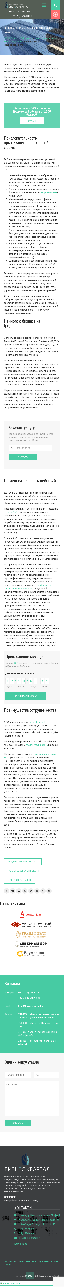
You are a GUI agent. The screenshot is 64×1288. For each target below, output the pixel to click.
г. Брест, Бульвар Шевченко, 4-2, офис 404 (39, 1220)
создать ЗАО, (11, 512)
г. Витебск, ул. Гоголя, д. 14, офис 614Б (37, 1224)
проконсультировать (37, 744)
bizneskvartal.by (38, 722)
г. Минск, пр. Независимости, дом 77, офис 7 (39, 1215)
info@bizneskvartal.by (29, 1238)
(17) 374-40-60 (26, 1229)
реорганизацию (49, 192)
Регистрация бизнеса (46, 37)
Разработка (9, 1261)
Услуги (29, 37)
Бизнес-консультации (19, 880)
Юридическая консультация (23, 861)
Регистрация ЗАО (13, 41)
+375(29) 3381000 (20, 16)
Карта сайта (20, 1243)
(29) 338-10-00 (26, 1233)
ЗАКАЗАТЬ (32, 120)
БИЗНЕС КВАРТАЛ (14, 37)
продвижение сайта (26, 1261)
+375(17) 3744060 (20, 11)
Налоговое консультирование (23, 871)
